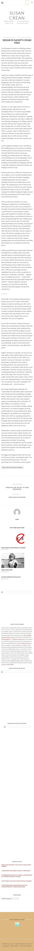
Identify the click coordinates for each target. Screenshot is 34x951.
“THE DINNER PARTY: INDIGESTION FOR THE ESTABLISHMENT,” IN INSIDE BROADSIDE (14, 886)
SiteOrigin (28, 946)
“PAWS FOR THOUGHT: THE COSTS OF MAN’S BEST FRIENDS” (16, 865)
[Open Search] (32, 2)
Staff (17, 519)
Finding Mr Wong (14, 660)
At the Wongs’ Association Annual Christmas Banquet (16, 881)
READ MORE (10, 664)
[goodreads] (27, 2)
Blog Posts (21, 37)
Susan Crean (17, 15)
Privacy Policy (14, 946)
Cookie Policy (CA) (20, 944)
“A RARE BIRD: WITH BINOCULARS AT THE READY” (16, 871)
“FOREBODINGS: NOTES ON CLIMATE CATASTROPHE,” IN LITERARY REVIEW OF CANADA (16, 875)
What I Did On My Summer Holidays (12, 467)
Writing (27, 37)
